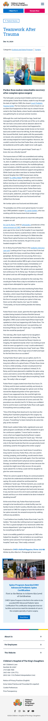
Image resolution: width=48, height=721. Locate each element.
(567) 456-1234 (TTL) (11, 672)
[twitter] (28, 711)
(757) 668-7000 (8, 670)
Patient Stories (12, 21)
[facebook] (15, 711)
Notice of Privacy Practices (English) (16, 680)
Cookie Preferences (10, 687)
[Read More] (24, 569)
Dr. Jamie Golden (31, 210)
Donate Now (34, 11)
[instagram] (19, 711)
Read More (24, 617)
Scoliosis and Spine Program (22, 49)
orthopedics (26, 225)
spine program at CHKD (11, 227)
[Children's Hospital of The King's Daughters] (15, 4)
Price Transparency (10, 691)
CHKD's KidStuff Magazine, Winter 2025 (28, 549)
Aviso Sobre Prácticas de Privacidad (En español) (21, 684)
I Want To (12, 11)
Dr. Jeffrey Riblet (16, 178)
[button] (42, 4)
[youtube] (33, 711)
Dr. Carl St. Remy (9, 225)
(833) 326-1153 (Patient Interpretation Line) (19, 675)
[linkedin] (24, 711)
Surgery (38, 49)
